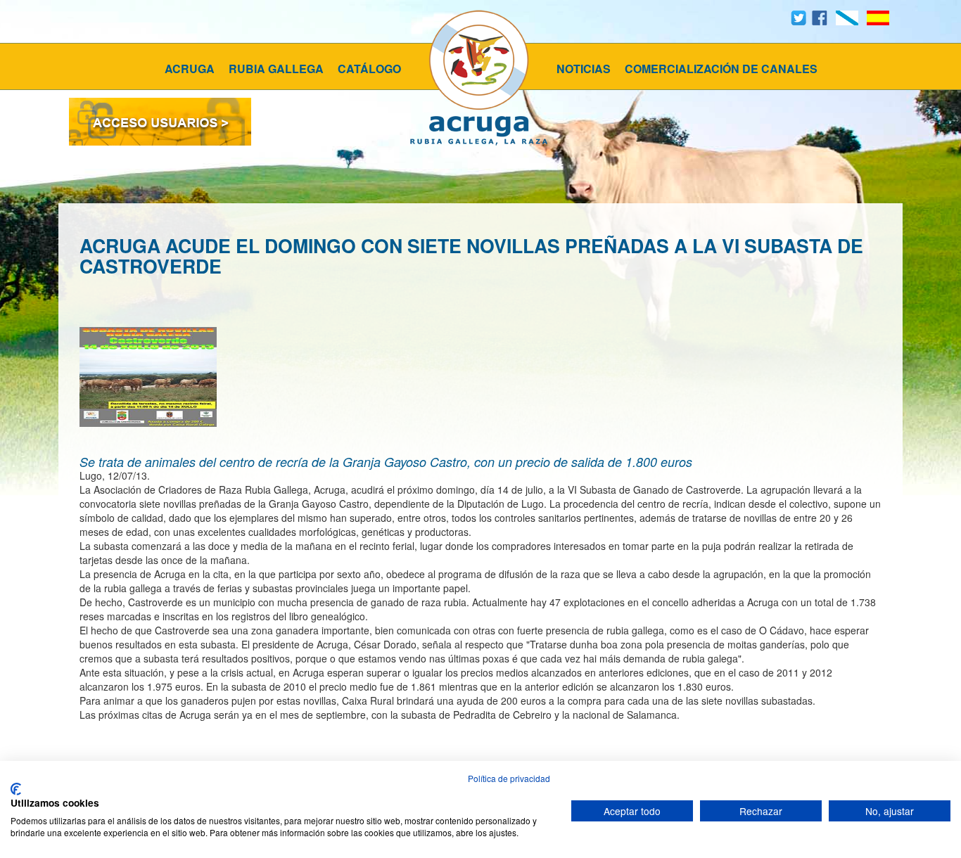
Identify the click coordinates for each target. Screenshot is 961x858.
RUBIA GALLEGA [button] (276, 68)
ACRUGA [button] (190, 68)
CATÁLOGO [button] (369, 68)
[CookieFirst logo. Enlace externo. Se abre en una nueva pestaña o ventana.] (16, 789)
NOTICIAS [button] (583, 68)
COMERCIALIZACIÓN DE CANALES (721, 68)
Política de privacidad (509, 778)
